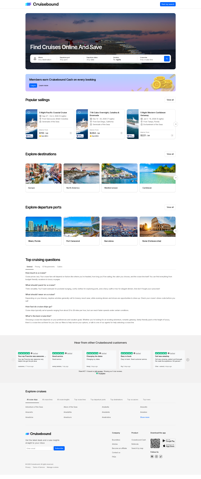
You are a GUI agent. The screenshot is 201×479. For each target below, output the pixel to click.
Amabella (105, 407)
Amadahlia (68, 412)
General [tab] (30, 267)
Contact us (116, 452)
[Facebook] (152, 456)
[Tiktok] (160, 456)
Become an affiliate (119, 448)
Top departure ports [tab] (97, 400)
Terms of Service (39, 467)
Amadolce (29, 417)
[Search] (167, 58)
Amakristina (106, 417)
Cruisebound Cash (139, 440)
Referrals (135, 444)
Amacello (143, 407)
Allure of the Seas (70, 407)
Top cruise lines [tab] (80, 400)
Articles (115, 444)
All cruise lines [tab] (47, 400)
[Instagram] (156, 456)
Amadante (106, 412)
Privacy (28, 467)
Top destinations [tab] (116, 400)
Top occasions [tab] (132, 400)
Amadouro (68, 417)
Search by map (137, 448)
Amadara (143, 412)
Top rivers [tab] (147, 400)
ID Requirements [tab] (49, 267)
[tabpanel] (100, 297)
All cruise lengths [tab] (63, 400)
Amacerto (29, 412)
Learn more (43, 85)
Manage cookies (53, 467)
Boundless (116, 440)
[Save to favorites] (29, 112)
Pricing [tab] (37, 267)
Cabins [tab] (59, 267)
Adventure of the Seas (34, 407)
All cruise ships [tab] (32, 400)
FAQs (114, 457)
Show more (144, 417)
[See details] (70, 133)
